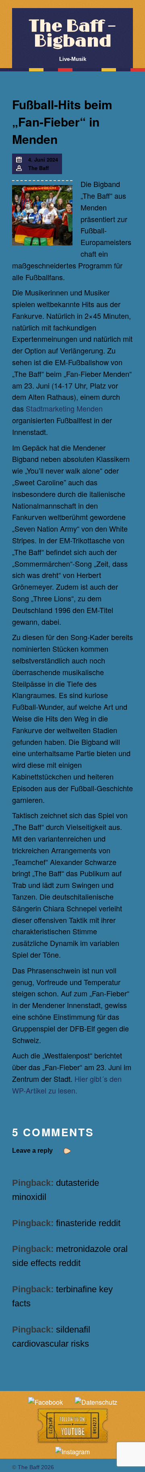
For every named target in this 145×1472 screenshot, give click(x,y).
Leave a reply (32, 1150)
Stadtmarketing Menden (64, 408)
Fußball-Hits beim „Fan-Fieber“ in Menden (62, 122)
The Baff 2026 (36, 1467)
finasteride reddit (88, 1223)
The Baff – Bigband (72, 34)
